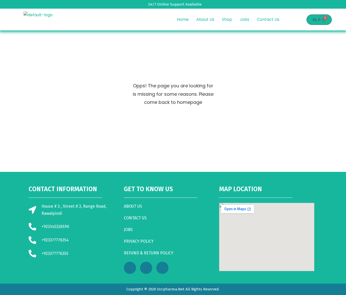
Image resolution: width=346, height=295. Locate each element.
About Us (205, 19)
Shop (227, 19)
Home (183, 19)
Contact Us (268, 19)
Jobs (244, 19)
